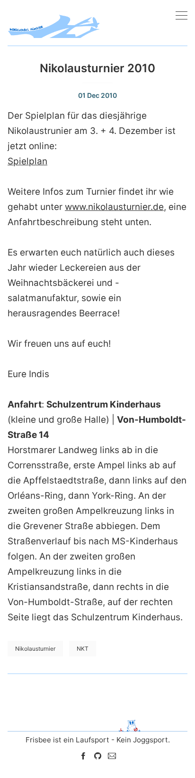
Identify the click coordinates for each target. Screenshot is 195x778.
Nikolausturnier (35, 648)
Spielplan (27, 161)
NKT (83, 648)
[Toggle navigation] (181, 15)
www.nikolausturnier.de (114, 206)
